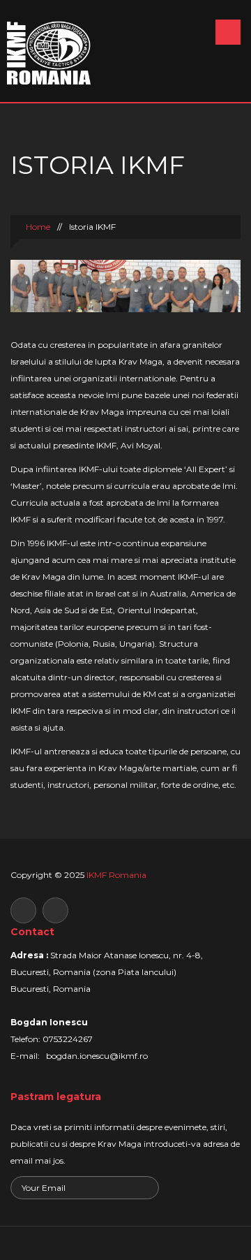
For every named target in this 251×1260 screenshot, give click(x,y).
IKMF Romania (116, 875)
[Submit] (146, 1189)
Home (37, 226)
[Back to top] (125, 1243)
